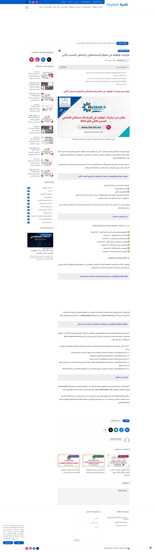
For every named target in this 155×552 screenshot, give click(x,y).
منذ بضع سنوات (33, 83)
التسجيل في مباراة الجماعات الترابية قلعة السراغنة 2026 (95, 471)
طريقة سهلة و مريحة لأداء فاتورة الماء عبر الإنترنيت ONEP (34, 109)
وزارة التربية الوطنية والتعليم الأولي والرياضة (117, 518)
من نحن (77, 2)
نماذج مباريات (86, 7)
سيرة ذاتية (64, 7)
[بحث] (26, 7)
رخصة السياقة (40, 213)
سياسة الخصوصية (98, 2)
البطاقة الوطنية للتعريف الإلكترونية (40, 216)
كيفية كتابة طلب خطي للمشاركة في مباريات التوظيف (34, 142)
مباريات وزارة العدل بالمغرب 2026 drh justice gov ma (70, 471)
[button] (121, 430)
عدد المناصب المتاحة (120, 75)
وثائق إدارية (48, 7)
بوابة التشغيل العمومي (120, 522)
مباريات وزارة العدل (121, 525)
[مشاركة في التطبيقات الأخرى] (105, 430)
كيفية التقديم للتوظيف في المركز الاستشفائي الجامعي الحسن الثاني (106, 78)
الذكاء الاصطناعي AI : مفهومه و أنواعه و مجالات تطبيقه (42, 252)
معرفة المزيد (8, 542)
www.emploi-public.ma (103, 390)
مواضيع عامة (40, 197)
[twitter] (26, 2)
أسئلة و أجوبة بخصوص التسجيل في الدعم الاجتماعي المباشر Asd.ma (34, 152)
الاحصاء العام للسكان (40, 203)
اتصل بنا (70, 2)
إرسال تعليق (122, 490)
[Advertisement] (77, 26)
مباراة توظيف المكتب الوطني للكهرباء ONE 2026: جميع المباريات (95, 43)
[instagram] (33, 2)
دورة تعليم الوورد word (40, 219)
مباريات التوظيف (97, 7)
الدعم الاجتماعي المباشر (40, 200)
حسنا (19, 542)
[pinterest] (36, 2)
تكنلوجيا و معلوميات (40, 194)
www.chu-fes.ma (76, 336)
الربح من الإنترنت (40, 222)
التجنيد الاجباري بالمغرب (40, 210)
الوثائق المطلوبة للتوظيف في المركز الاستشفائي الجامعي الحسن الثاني (105, 81)
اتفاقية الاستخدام (85, 2)
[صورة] (47, 75)
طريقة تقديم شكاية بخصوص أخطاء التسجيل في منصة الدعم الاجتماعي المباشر (34, 120)
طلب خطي (56, 7)
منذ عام (36, 72)
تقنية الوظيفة (121, 60)
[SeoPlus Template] (128, 548)
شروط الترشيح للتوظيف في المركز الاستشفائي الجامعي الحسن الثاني (106, 73)
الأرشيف (63, 2)
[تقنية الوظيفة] (117, 5)
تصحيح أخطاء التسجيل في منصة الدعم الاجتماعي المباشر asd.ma (34, 98)
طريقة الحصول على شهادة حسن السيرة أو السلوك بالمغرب (34, 131)
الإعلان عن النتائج (121, 84)
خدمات (41, 7)
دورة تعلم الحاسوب (40, 207)
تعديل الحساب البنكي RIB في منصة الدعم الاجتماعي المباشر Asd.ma (34, 174)
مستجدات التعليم (75, 7)
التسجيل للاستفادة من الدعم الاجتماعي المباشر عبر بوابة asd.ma (34, 76)
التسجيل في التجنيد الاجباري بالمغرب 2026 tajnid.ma (34, 163)
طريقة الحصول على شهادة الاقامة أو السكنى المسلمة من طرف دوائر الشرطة (34, 87)
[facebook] (30, 2)
